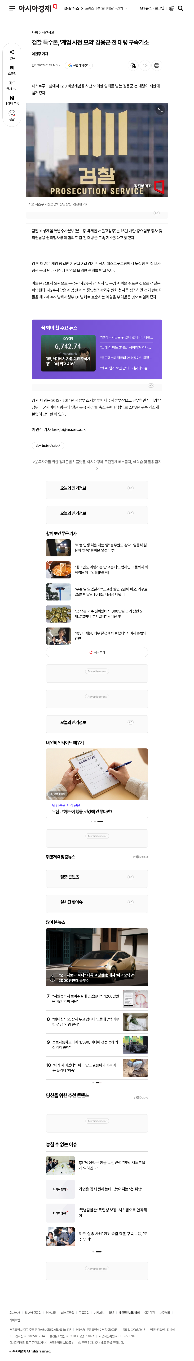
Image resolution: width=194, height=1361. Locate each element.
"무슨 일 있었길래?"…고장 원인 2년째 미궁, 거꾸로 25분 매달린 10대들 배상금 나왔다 (111, 592)
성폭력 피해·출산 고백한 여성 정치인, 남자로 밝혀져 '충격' (113, 1236)
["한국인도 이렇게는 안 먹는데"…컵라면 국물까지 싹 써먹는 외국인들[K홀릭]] (58, 577)
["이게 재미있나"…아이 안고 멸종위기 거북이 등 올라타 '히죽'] (135, 1076)
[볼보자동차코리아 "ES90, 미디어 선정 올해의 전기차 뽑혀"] (135, 1053)
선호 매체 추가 (81, 65)
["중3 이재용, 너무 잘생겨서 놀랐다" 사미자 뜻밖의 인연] (58, 643)
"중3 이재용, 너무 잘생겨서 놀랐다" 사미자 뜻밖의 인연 (110, 636)
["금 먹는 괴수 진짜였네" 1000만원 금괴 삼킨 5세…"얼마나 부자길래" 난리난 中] (58, 621)
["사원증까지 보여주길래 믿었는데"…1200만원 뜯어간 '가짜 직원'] (135, 1007)
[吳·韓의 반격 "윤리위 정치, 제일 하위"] (60, 1221)
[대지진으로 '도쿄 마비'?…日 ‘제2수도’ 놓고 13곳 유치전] (60, 1198)
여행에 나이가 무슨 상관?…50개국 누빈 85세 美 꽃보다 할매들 (112, 1165)
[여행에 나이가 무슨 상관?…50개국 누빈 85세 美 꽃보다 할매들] (60, 1174)
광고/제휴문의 (33, 1312)
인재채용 (51, 1312)
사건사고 (48, 32)
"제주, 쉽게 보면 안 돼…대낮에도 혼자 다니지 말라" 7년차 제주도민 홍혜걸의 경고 (126, 368)
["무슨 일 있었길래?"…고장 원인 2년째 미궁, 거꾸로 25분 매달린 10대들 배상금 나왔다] (58, 599)
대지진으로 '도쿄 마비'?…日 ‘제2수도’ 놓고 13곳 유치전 (112, 1189)
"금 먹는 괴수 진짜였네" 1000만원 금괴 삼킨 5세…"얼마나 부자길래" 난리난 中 (108, 614)
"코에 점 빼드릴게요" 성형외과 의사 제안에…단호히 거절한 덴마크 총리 (126, 347)
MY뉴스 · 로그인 (152, 8)
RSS (111, 1312)
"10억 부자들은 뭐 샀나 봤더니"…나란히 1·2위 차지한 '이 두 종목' (126, 337)
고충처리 (164, 1312)
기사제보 (99, 1312)
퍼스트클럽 (67, 1312)
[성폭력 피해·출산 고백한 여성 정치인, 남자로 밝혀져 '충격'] (60, 1245)
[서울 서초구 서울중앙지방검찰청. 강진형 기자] (97, 150)
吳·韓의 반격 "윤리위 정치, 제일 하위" (108, 1212)
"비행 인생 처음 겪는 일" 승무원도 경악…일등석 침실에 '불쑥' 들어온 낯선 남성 (111, 548)
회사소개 (14, 1312)
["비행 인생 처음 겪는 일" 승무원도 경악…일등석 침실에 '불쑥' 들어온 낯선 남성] (58, 555)
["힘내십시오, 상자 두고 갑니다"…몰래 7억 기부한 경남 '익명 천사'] (135, 1030)
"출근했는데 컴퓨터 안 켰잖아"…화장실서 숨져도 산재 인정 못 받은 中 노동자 (126, 358)
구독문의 (84, 1312)
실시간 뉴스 (71, 8)
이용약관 (149, 1312)
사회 (35, 32)
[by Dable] (140, 1097)
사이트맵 (14, 1320)
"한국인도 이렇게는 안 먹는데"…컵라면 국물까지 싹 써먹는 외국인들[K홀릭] (111, 570)
